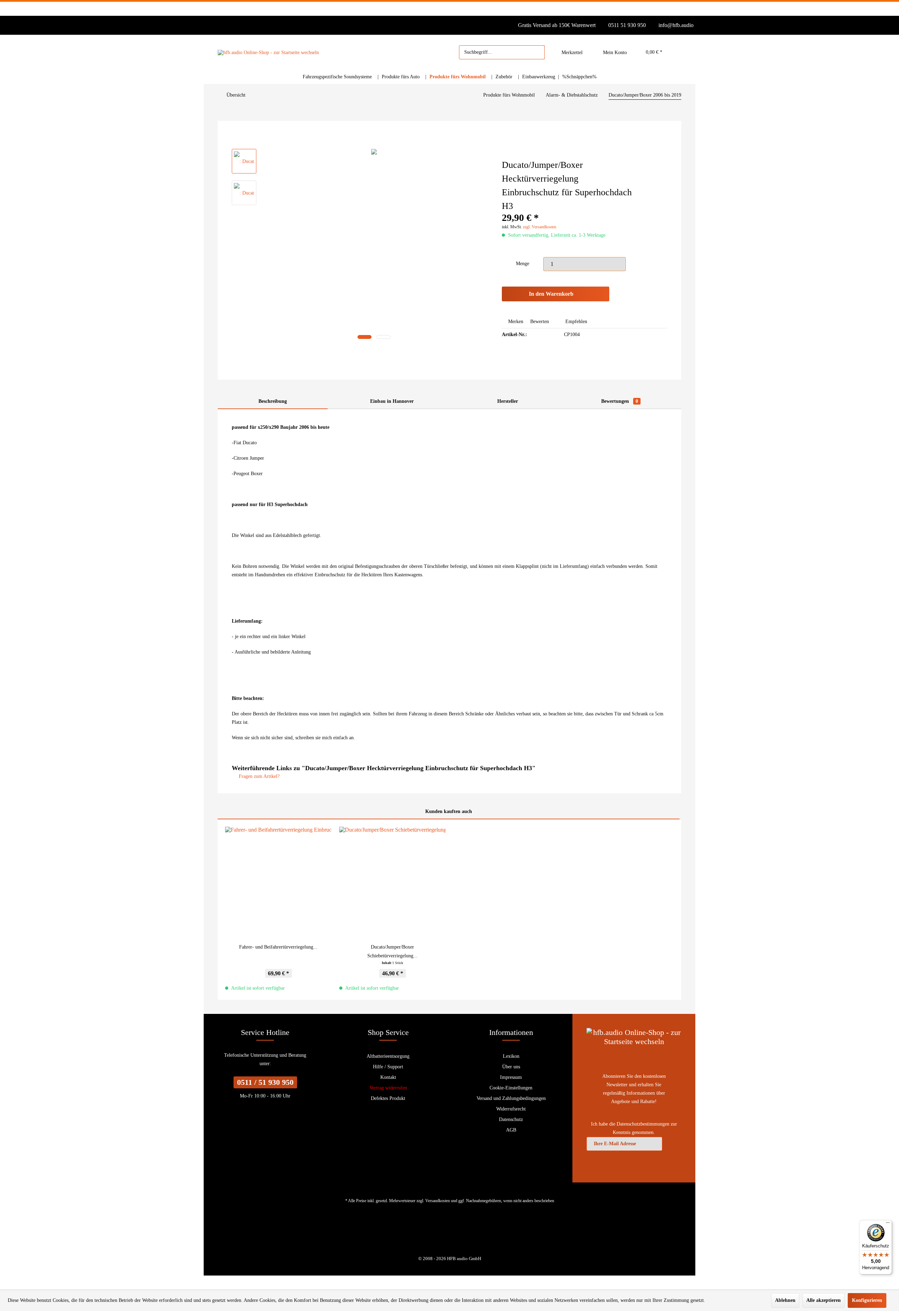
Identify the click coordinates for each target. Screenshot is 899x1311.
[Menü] (888, 1224)
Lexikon (511, 1056)
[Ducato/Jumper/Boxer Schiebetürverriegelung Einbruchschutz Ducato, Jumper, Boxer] (392, 881)
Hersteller (507, 401)
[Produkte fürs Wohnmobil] (459, 77)
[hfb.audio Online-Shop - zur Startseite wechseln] (268, 52)
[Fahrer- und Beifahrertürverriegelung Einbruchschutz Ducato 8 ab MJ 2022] (278, 881)
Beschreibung (272, 401)
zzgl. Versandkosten (539, 226)
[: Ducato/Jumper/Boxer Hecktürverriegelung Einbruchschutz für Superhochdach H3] (244, 161)
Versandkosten (437, 1200)
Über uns (511, 1066)
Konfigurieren (867, 1300)
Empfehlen (575, 321)
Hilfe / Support (388, 1066)
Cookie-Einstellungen (511, 1087)
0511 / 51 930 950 (265, 1082)
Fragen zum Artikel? (258, 776)
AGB (511, 1130)
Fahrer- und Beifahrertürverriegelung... (278, 947)
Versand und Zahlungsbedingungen (511, 1098)
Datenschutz (511, 1119)
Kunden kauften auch (448, 811)
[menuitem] (502, 52)
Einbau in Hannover (392, 401)
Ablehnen (785, 1300)
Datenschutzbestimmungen (643, 1124)
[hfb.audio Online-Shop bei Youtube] (445, 1234)
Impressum (511, 1077)
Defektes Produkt (388, 1098)
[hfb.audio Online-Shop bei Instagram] (454, 1234)
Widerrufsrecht (511, 1109)
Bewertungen (619, 401)
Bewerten (539, 321)
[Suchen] (536, 52)
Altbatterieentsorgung (388, 1056)
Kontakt (388, 1077)
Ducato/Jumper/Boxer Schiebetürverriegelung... (392, 951)
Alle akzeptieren (823, 1300)
